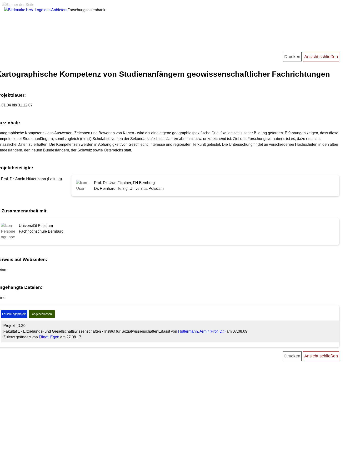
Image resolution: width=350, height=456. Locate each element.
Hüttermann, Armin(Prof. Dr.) (201, 331)
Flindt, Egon (49, 337)
